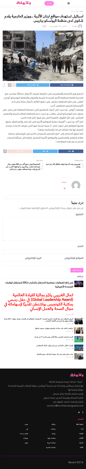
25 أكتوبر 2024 (63, 26)
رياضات (53, 429)
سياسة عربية (51, 442)
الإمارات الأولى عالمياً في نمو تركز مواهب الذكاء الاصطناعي (54, 345)
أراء (82, 429)
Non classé (79, 424)
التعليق (78, 214)
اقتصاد (81, 433)
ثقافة (81, 447)
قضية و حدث (74, 11)
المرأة (81, 442)
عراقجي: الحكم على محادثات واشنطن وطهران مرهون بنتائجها (54, 328)
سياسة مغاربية (51, 447)
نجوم (26, 442)
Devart (72, 462)
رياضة (54, 433)
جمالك (54, 424)
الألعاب (81, 438)
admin (75, 26)
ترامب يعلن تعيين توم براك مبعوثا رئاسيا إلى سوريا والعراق (55, 354)
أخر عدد (49, 3)
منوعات (25, 438)
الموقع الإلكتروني (73, 258)
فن (27, 429)
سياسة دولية (51, 438)
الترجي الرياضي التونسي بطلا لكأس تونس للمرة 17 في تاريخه (53, 337)
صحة (26, 424)
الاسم (80, 246)
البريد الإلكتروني (33, 258)
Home (81, 11)
